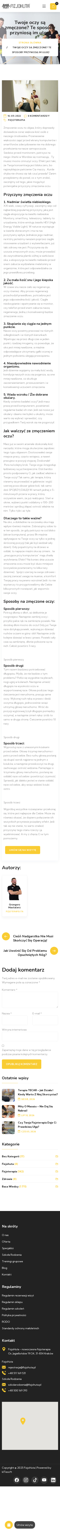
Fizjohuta (8, 1163)
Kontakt (7, 1274)
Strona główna (30, 42)
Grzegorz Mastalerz (14, 906)
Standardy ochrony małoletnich (20, 1328)
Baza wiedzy (10, 1186)
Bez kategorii (10, 1156)
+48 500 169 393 (17, 1390)
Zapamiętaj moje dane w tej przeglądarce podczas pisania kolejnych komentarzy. (26, 1052)
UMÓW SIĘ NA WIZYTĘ (22, 850)
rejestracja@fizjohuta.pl (22, 1367)
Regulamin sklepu (12, 1302)
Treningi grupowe (12, 1261)
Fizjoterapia (16, 119)
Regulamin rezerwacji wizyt (18, 1295)
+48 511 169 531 (17, 1373)
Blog (4, 1267)
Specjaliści (8, 1248)
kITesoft (7, 1471)
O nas (5, 1235)
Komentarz (9, 989)
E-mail (37, 1013)
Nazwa (7, 1013)
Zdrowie (7, 1179)
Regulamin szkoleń (13, 1308)
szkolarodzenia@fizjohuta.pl (24, 1384)
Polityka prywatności (14, 1315)
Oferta (6, 1241)
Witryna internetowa (14, 1029)
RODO (6, 1321)
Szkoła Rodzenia (12, 1254)
